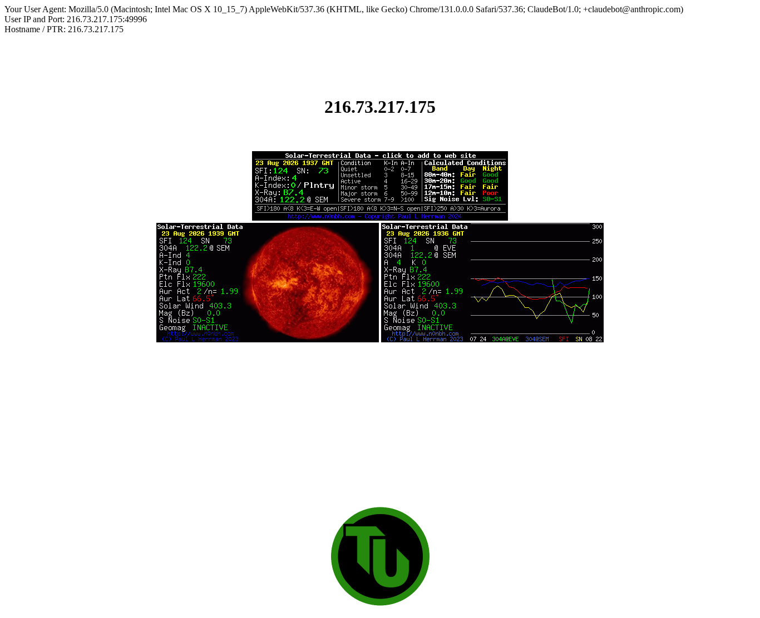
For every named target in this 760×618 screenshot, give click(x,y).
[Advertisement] (380, 422)
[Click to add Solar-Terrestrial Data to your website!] (380, 217)
